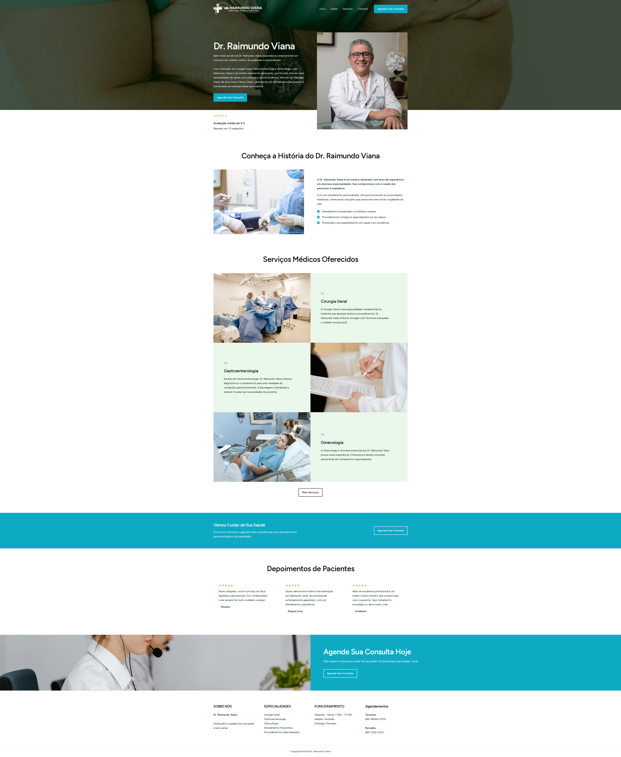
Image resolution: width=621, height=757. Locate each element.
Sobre (334, 8)
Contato (363, 8)
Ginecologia (271, 723)
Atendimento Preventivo (278, 727)
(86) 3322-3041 (374, 732)
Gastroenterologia (275, 719)
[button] (310, 492)
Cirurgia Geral (272, 714)
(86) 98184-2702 (375, 719)
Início (322, 8)
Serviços (348, 8)
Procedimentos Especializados (282, 732)
